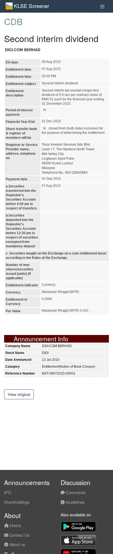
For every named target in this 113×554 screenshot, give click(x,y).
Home (15, 525)
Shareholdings (17, 502)
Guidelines (75, 502)
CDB (13, 21)
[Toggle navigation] (102, 6)
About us (16, 544)
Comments (75, 492)
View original (19, 394)
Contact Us (19, 535)
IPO (7, 492)
